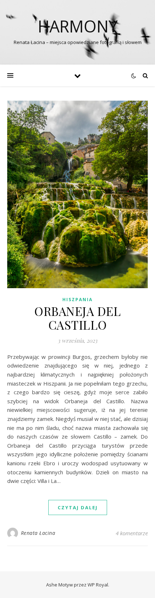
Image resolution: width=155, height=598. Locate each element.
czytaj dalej (78, 507)
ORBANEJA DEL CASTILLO (77, 318)
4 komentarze (132, 533)
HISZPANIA (77, 299)
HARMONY (78, 26)
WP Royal (98, 584)
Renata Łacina (38, 532)
